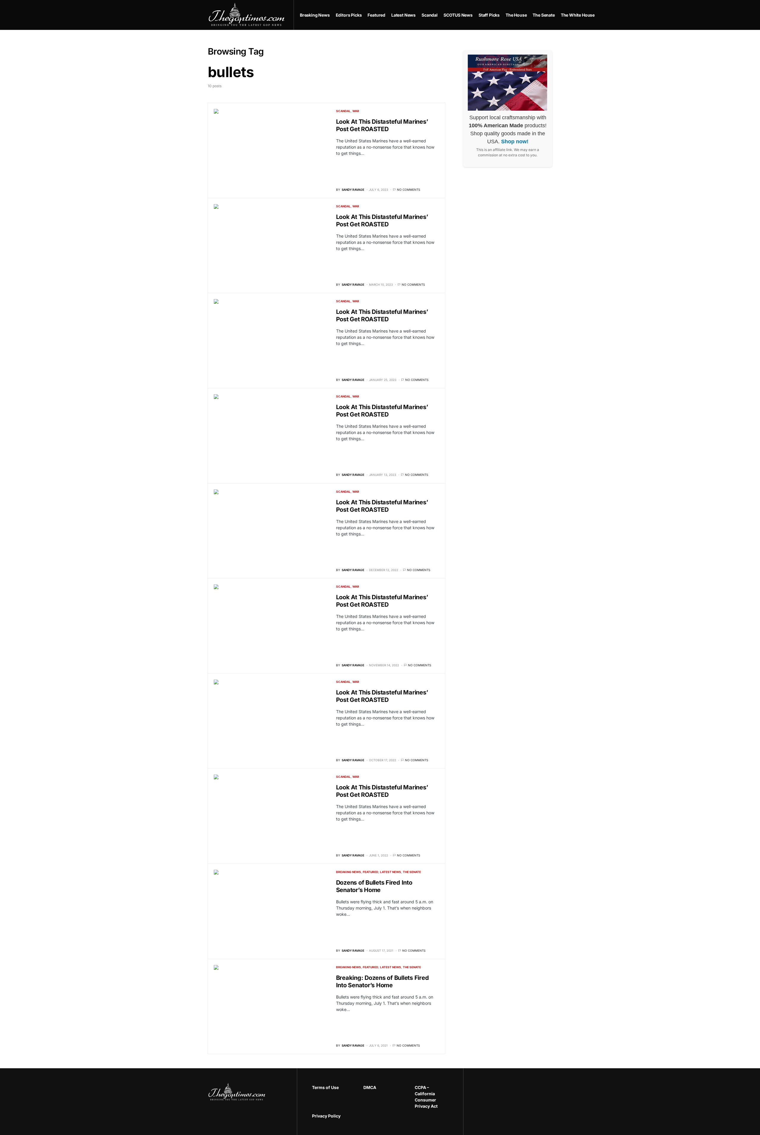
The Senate (412, 872)
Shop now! (514, 141)
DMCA (369, 1087)
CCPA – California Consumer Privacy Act (426, 1097)
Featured (370, 872)
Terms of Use (325, 1087)
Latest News (390, 872)
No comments (408, 189)
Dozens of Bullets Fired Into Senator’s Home (374, 886)
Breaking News (348, 872)
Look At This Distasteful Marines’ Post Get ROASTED (382, 125)
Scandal (343, 111)
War (355, 111)
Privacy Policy (326, 1115)
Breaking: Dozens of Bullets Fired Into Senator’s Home (382, 981)
